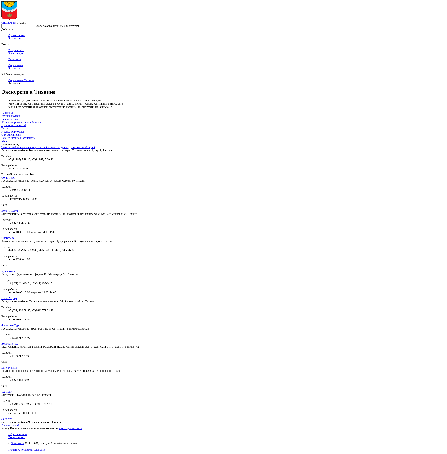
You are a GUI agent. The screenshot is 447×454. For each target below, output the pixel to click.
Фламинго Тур (10, 325)
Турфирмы (7, 112)
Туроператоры (10, 119)
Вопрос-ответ (16, 437)
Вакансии (14, 68)
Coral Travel (8, 177)
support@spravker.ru (70, 428)
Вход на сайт (16, 50)
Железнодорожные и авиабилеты (21, 122)
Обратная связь (17, 434)
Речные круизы (10, 115)
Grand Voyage (9, 298)
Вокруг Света (9, 210)
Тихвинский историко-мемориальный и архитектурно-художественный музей (48, 147)
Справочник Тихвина (21, 80)
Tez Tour (6, 391)
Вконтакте (14, 59)
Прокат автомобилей (13, 125)
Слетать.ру (7, 237)
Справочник (8, 22)
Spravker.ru (17, 443)
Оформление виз (11, 134)
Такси (5, 128)
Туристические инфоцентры (18, 137)
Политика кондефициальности (26, 449)
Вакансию (14, 38)
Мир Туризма (9, 367)
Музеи (5, 140)
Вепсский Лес (9, 343)
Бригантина (8, 271)
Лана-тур (6, 418)
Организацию (16, 35)
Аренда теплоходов (13, 131)
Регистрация (15, 53)
